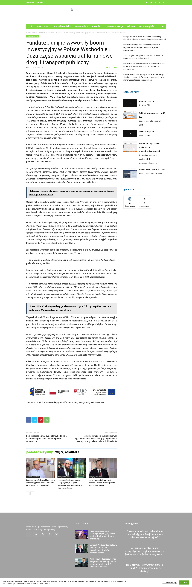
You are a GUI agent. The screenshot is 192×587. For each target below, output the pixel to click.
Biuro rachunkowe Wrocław (150, 173)
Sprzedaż (96, 26)
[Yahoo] (164, 2)
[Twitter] (159, 2)
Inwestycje (42, 26)
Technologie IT (146, 26)
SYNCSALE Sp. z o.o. (148, 101)
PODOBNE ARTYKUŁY (39, 452)
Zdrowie (131, 26)
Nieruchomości (61, 26)
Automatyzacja (115, 26)
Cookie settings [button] (169, 582)
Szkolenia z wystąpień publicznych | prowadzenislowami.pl (149, 147)
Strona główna (31, 32)
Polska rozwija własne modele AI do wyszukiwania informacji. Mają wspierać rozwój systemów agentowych (144, 66)
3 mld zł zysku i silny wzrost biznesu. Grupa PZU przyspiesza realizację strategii (102, 482)
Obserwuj (130, 198)
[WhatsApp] (47, 420)
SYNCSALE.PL (144, 105)
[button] (162, 26)
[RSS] (155, 2)
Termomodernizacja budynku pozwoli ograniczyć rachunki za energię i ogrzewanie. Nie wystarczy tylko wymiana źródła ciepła (96, 439)
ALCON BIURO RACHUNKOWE (152, 169)
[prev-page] (28, 493)
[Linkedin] (151, 2)
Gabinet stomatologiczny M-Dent (152, 115)
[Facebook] (147, 2)
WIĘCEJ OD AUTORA (67, 452)
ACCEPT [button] (183, 582)
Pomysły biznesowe (46, 32)
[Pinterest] (40, 420)
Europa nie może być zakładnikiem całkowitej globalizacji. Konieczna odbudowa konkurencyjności (40, 482)
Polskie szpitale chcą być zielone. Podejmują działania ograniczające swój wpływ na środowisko (46, 439)
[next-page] (32, 493)
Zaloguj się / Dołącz (34, 2)
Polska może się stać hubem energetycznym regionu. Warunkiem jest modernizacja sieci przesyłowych (141, 47)
